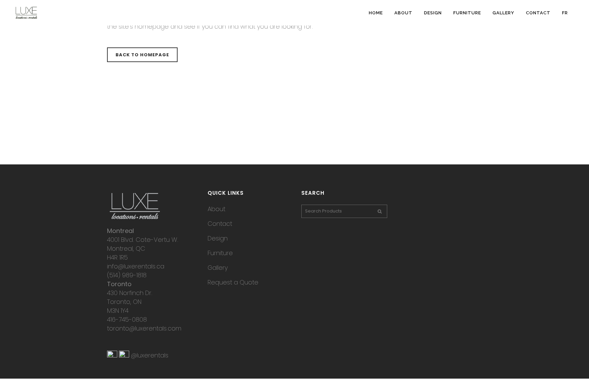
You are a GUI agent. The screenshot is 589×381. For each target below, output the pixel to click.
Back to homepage (142, 55)
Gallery (218, 267)
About (216, 209)
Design (218, 238)
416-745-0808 (127, 319)
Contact (220, 223)
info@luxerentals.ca (135, 266)
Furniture (220, 253)
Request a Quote (233, 282)
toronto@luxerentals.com (144, 328)
